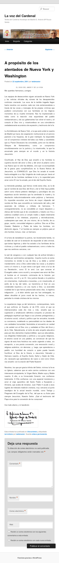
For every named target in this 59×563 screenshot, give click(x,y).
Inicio (7, 41)
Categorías (28, 41)
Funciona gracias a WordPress (30, 558)
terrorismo (9, 434)
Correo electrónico (17, 511)
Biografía (16, 41)
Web (11, 524)
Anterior (9, 49)
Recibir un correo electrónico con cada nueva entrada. (31, 540)
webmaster (36, 81)
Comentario (14, 463)
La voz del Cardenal (20, 15)
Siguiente (49, 49)
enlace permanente (39, 434)
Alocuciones (32, 431)
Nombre (13, 497)
